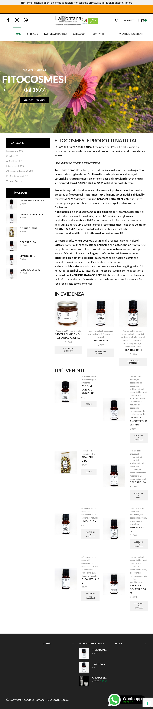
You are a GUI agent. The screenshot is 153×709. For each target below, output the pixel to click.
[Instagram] (17, 20)
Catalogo (79, 34)
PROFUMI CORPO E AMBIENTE (33, 200)
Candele (10, 155)
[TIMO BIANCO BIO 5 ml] (84, 653)
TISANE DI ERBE (28, 228)
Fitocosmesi (12, 165)
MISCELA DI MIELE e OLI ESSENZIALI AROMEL (68, 336)
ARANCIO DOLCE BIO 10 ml (138, 589)
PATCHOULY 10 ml (30, 269)
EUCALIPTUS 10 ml (90, 581)
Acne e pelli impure (131, 331)
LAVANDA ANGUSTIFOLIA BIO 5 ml (33, 214)
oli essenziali (103, 190)
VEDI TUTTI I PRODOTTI (34, 100)
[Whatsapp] (26, 20)
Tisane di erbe (88, 453)
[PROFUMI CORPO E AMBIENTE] (11, 204)
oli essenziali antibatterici (136, 385)
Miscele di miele (73, 331)
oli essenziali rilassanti (135, 407)
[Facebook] (8, 20)
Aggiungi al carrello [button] (68, 349)
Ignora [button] (128, 2)
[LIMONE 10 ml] (11, 260)
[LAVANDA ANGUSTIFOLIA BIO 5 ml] (11, 218)
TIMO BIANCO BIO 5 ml (99, 649)
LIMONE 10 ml (28, 256)
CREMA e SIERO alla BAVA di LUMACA (99, 677)
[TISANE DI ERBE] (11, 232)
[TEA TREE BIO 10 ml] (84, 667)
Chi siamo (32, 34)
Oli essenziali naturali (17, 171)
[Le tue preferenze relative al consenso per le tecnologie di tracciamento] (148, 704)
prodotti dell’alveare (81, 190)
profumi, (117, 190)
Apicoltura (11, 161)
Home (17, 34)
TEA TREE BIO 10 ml (99, 663)
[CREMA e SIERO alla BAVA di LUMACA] (84, 681)
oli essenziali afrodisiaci (137, 511)
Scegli (89, 404)
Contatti (98, 34)
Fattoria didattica (55, 34)
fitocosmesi (75, 194)
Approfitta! (112, 9)
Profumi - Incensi (15, 176)
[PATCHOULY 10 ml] (11, 273)
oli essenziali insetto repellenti (138, 472)
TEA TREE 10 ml (28, 242)
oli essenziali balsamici (137, 466)
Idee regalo (12, 150)
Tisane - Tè (11, 181)
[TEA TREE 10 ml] (11, 246)
